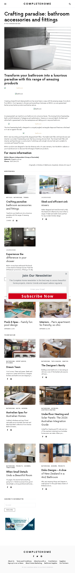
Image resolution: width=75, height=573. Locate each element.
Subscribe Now (38, 296)
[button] (37, 275)
